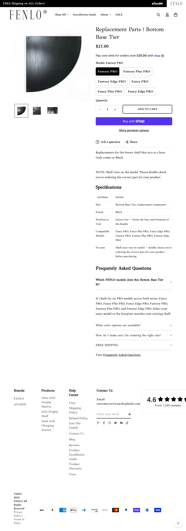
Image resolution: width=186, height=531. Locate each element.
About (104, 15)
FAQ (72, 403)
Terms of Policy (19, 521)
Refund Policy (78, 418)
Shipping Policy (75, 410)
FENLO (19, 398)
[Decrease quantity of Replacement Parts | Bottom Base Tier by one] (100, 109)
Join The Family (75, 425)
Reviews (74, 445)
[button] (134, 282)
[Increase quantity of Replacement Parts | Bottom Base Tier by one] (115, 109)
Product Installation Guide (76, 454)
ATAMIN (20, 404)
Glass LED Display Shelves (48, 402)
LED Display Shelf (49, 414)
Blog (72, 439)
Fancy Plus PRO (110, 91)
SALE (119, 15)
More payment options (134, 130)
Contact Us (76, 433)
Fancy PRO (140, 81)
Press (72, 474)
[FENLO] (28, 14)
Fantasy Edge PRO (112, 81)
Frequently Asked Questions (122, 355)
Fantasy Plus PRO (136, 71)
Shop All (60, 15)
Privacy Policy (18, 514)
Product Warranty (75, 466)
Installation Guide (84, 15)
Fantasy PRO (107, 71)
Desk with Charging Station (48, 425)
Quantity (102, 100)
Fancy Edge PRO (140, 91)
